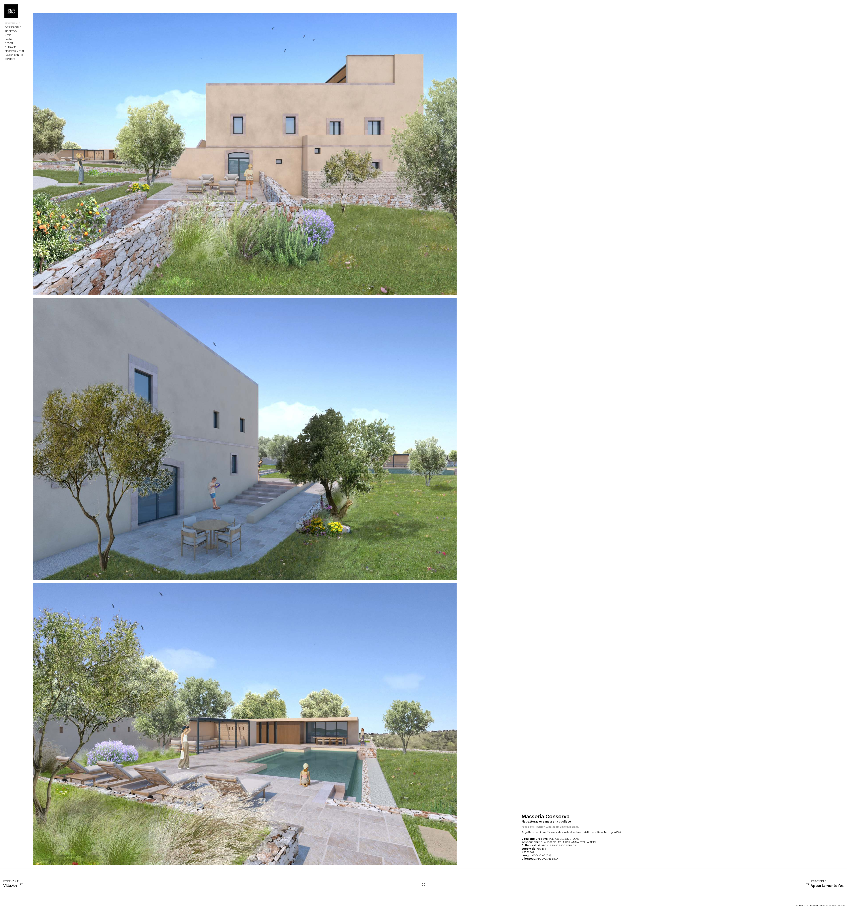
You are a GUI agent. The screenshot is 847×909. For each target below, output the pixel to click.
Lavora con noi (14, 55)
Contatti (10, 59)
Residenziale (12, 23)
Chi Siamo (10, 47)
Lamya (9, 39)
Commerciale (13, 27)
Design (9, 43)
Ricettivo (11, 31)
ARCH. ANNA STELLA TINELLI (581, 842)
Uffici (8, 35)
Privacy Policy (827, 906)
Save (42, 17)
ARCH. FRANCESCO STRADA (558, 845)
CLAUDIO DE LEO (551, 842)
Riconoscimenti (14, 51)
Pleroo (11, 11)
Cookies (841, 905)
